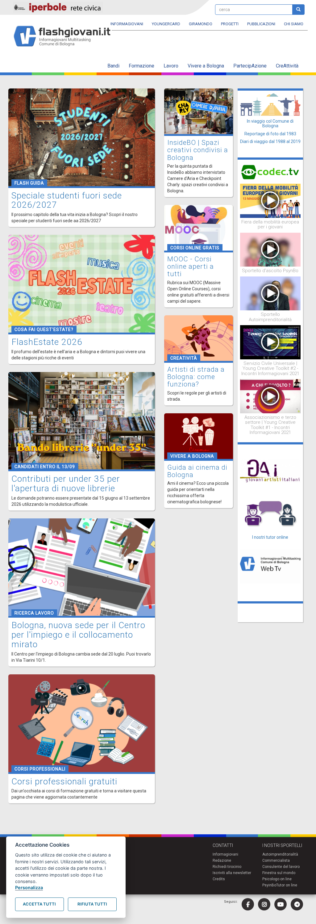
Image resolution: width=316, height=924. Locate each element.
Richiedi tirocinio (227, 867)
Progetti (230, 24)
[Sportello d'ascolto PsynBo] (270, 249)
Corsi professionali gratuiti (64, 781)
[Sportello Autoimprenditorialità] (270, 293)
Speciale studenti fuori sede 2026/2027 (66, 200)
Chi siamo (293, 24)
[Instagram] (264, 904)
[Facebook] (248, 904)
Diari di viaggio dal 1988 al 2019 (270, 141)
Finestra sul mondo (278, 873)
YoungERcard (166, 24)
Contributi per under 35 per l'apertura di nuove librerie (65, 483)
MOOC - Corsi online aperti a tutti (190, 266)
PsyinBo (269, 885)
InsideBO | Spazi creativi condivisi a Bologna (197, 150)
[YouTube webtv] (280, 904)
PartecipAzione (250, 66)
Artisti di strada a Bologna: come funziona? (196, 377)
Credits (219, 879)
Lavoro (171, 66)
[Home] (64, 36)
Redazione (222, 860)
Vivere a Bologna (206, 66)
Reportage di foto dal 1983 (270, 133)
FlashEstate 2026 (46, 342)
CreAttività (287, 66)
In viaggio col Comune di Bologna (270, 123)
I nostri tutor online (270, 537)
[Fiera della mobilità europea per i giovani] (270, 200)
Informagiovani (126, 24)
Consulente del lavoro (281, 867)
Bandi (113, 66)
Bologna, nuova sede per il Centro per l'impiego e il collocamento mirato (78, 634)
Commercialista (276, 860)
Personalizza (29, 887)
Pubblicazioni (261, 24)
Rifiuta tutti (92, 904)
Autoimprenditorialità (280, 854)
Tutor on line (286, 885)
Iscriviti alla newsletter (232, 873)
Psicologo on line (277, 879)
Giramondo (200, 24)
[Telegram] (297, 904)
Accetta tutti (39, 904)
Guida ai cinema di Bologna (197, 471)
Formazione (141, 66)
